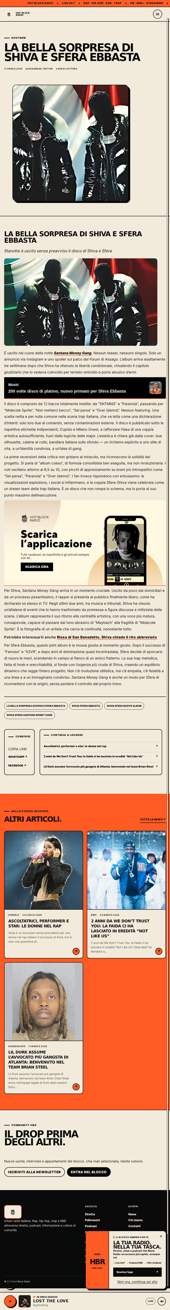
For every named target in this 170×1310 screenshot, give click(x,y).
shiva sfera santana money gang (29, 715)
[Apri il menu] (157, 14)
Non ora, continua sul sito (137, 1282)
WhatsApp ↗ (17, 756)
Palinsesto (92, 1220)
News (132, 1214)
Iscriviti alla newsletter (34, 1172)
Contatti (134, 1226)
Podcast (91, 1226)
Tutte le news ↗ (153, 819)
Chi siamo (135, 1220)
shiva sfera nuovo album (124, 705)
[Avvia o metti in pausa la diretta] (10, 1301)
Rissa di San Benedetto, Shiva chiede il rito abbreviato (107, 637)
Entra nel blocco (89, 1172)
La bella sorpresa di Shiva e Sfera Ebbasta (36, 705)
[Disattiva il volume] (162, 1301)
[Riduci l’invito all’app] (161, 1236)
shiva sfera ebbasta (86, 705)
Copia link (17, 749)
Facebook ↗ (17, 765)
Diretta (90, 1214)
